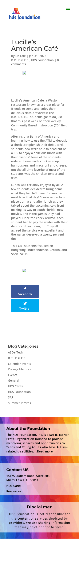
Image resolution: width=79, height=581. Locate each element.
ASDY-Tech (15, 352)
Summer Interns (19, 403)
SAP (10, 397)
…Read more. (44, 451)
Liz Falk (20, 56)
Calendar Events (19, 364)
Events (12, 375)
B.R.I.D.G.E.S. (20, 60)
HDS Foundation (42, 60)
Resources (13, 491)
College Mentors (19, 369)
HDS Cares (15, 386)
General (13, 380)
